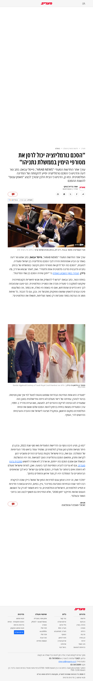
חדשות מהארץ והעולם (70, 148)
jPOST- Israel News (39, 622)
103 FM (44, 628)
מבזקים (82, 622)
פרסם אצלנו (62, 622)
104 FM (44, 634)
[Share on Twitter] (70, 194)
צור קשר (63, 618)
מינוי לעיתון (62, 638)
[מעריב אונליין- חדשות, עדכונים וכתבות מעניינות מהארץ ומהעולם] (46, 3)
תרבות (83, 634)
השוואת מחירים (42, 641)
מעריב (83, 148)
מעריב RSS (62, 628)
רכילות (83, 631)
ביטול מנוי (62, 647)
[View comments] (13, 194)
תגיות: (82, 503)
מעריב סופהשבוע (60, 631)
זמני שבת (43, 638)
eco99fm (43, 631)
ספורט (83, 628)
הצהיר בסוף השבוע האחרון (66, 273)
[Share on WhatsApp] (64, 194)
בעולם (57, 148)
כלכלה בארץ (81, 625)
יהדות (83, 641)
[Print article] (58, 194)
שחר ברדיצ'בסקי (71, 186)
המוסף (64, 634)
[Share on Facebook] (77, 194)
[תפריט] (87, 3)
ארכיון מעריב (62, 641)
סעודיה (75, 505)
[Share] (83, 194)
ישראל (82, 505)
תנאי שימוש (20, 618)
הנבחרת (82, 638)
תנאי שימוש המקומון (17, 628)
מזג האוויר (81, 644)
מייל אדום (63, 625)
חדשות (83, 618)
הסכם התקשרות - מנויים (16, 622)
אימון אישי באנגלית (40, 618)
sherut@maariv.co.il (67, 661)
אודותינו (63, 644)
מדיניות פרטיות (19, 625)
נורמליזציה (66, 505)
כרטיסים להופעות (79, 647)
